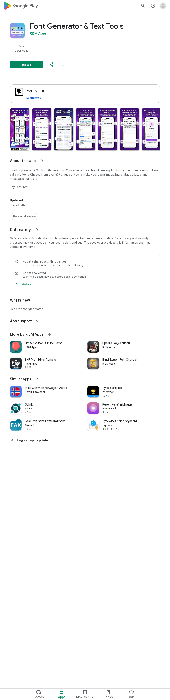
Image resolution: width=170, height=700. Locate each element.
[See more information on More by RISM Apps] (49, 334)
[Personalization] (24, 216)
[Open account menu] (163, 6)
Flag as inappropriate (29, 440)
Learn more (33, 97)
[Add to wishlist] (63, 65)
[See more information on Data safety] (37, 230)
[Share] (51, 65)
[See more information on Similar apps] (37, 379)
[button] (19, 129)
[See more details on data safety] (24, 284)
